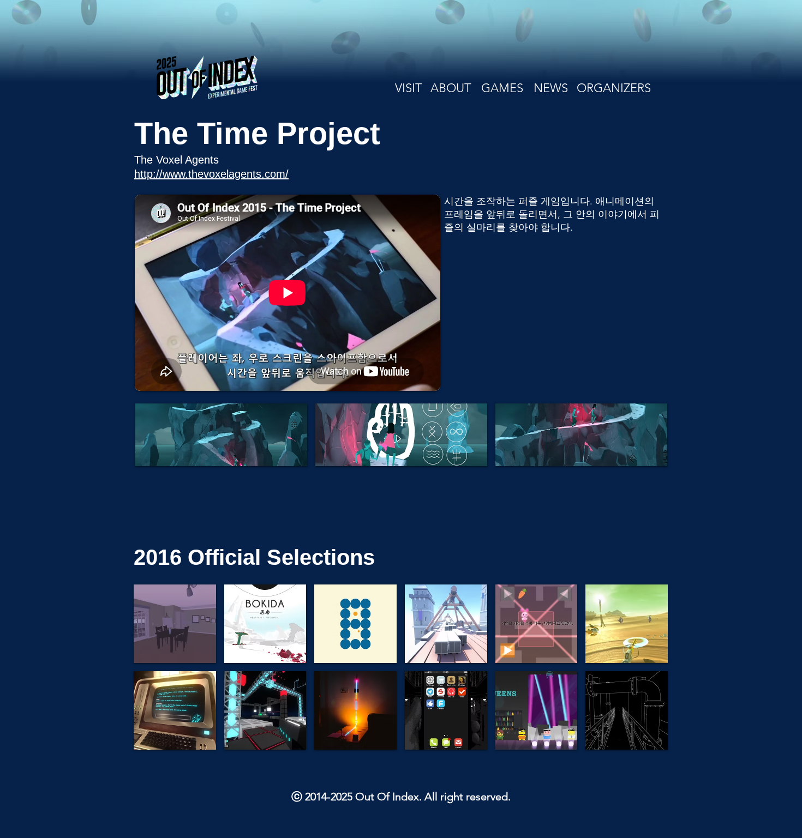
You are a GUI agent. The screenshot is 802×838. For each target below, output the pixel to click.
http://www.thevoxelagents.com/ (211, 174)
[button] (221, 434)
